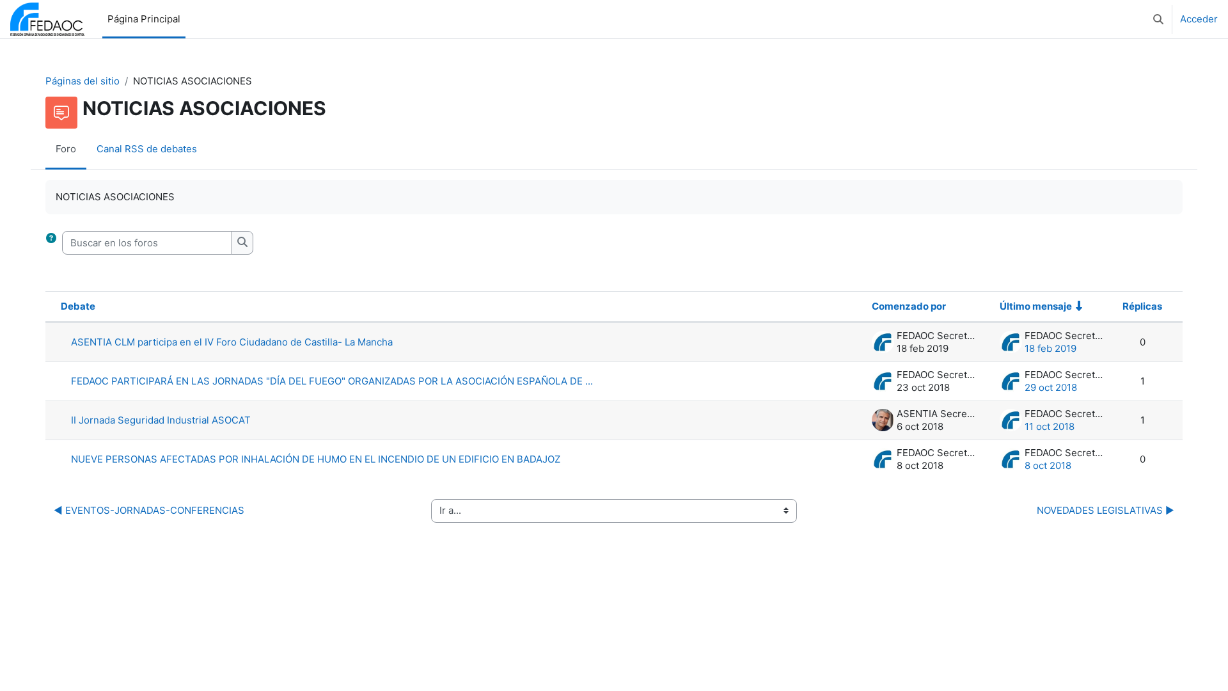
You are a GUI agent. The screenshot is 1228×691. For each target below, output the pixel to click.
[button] (1158, 19)
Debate (78, 306)
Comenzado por (909, 306)
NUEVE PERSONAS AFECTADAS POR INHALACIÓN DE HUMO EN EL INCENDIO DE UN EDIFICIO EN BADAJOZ (315, 459)
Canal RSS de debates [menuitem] (147, 149)
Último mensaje (1036, 306)
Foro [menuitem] (66, 149)
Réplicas (1142, 306)
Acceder (1199, 19)
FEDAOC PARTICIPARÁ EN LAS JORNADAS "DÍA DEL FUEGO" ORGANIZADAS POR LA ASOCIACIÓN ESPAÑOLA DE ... (332, 381)
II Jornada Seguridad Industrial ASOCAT (161, 420)
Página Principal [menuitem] (143, 19)
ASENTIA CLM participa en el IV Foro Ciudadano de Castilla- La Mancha (232, 342)
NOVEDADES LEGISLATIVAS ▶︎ (1105, 510)
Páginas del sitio (82, 81)
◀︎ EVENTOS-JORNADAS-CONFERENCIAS (149, 510)
